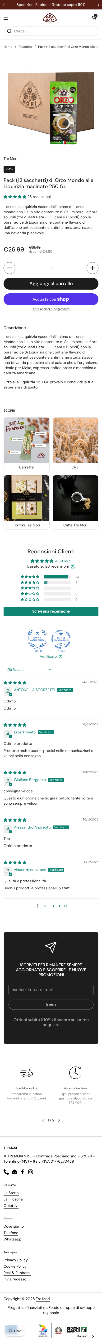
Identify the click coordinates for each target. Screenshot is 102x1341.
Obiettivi (11, 1205)
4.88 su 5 (63, 561)
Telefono (11, 1232)
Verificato (48, 656)
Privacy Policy (16, 1259)
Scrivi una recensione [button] (51, 611)
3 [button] (53, 906)
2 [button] (45, 906)
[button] (93, 17)
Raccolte (25, 47)
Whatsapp (13, 1239)
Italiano (82, 1336)
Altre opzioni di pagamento (51, 309)
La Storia (11, 1192)
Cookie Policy (15, 1266)
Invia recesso (15, 1279)
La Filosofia (13, 1199)
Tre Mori (43, 1298)
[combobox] (86, 1336)
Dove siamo (14, 1226)
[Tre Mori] (49, 17)
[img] (15, 682)
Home (8, 47)
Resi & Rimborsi (17, 1272)
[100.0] (37, 639)
